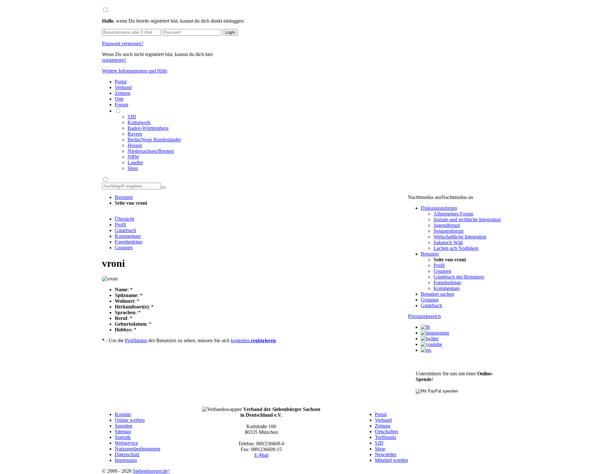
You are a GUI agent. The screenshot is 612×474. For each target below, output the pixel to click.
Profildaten (136, 340)
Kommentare (128, 236)
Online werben (130, 420)
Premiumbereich (424, 316)
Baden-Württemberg (148, 128)
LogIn (230, 32)
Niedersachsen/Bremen (150, 151)
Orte (119, 99)
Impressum (126, 460)
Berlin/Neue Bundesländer (154, 139)
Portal (121, 81)
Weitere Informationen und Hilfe (134, 71)
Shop (132, 168)
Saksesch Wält (448, 242)
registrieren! (114, 60)
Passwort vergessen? (122, 43)
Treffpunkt (385, 437)
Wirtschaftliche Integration (459, 236)
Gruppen (124, 247)
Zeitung (122, 93)
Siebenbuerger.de (150, 471)
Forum (121, 104)
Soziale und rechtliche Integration (467, 219)
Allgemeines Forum (453, 213)
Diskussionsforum (439, 208)
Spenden (123, 425)
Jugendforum (446, 225)
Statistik (123, 437)
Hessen (134, 145)
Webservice (126, 443)
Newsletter (386, 454)
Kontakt (123, 414)
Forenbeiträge (128, 241)
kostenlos (253, 340)
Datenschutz (127, 454)
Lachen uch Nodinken (455, 248)
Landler (135, 162)
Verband (123, 87)
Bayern (134, 134)
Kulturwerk (139, 122)
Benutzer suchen (437, 294)
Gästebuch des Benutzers (458, 276)
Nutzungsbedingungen (137, 448)
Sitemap (123, 431)
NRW (133, 156)
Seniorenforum (448, 231)
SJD (131, 116)
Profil (120, 224)
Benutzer (124, 197)
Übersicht (124, 219)
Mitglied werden (391, 460)
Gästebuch (125, 230)
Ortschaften (386, 431)
